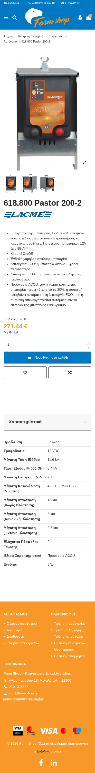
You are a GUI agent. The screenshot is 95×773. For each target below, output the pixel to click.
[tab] (47, 422)
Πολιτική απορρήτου (69, 656)
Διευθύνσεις (16, 636)
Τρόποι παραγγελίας (70, 623)
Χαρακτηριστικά (25, 421)
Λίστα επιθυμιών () (44, 2)
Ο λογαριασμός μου (22, 623)
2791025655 (18, 687)
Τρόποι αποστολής (69, 636)
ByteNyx (43, 751)
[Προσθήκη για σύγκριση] (69, 372)
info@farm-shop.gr (23, 693)
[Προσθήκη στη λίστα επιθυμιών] (25, 372)
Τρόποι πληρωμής (68, 630)
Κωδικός (10, 319)
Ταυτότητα (14, 630)
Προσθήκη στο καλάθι (51, 357)
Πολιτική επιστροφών (70, 643)
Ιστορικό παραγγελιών (23, 643)
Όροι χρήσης (64, 649)
